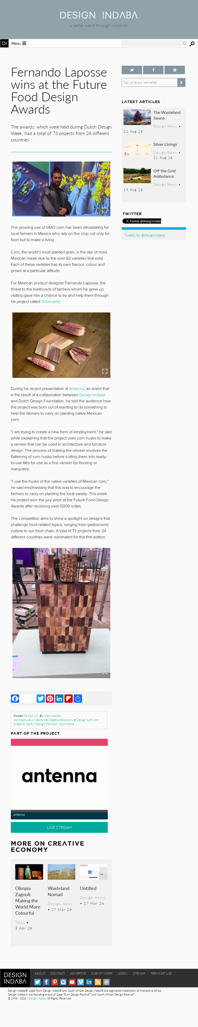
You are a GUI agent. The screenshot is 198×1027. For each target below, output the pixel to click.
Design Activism (87, 720)
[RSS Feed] (98, 982)
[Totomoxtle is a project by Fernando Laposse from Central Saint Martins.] (61, 613)
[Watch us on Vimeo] (80, 982)
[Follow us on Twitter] (132, 70)
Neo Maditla (52, 716)
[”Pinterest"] (174, 70)
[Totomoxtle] (61, 345)
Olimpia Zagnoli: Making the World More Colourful (27, 900)
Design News (60, 903)
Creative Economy (60, 720)
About (40, 973)
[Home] (99, 17)
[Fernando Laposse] (61, 189)
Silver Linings (165, 144)
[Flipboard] (68, 698)
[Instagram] (63, 982)
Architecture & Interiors (29, 720)
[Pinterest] (50, 698)
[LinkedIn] (59, 698)
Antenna (76, 388)
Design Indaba (92, 394)
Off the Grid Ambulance (164, 173)
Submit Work (102, 973)
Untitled (88, 888)
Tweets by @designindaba (144, 234)
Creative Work (23, 724)
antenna (19, 814)
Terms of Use (161, 973)
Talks (20, 922)
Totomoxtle (50, 301)
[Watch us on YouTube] (72, 982)
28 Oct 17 (31, 716)
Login (122, 973)
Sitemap (139, 973)
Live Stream (59, 827)
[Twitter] (41, 698)
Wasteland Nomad (58, 891)
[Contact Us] (106, 982)
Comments (67, 724)
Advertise (78, 973)
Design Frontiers (46, 724)
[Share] (78, 698)
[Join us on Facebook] (153, 70)
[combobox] (154, 43)
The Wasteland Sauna (166, 115)
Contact (58, 973)
